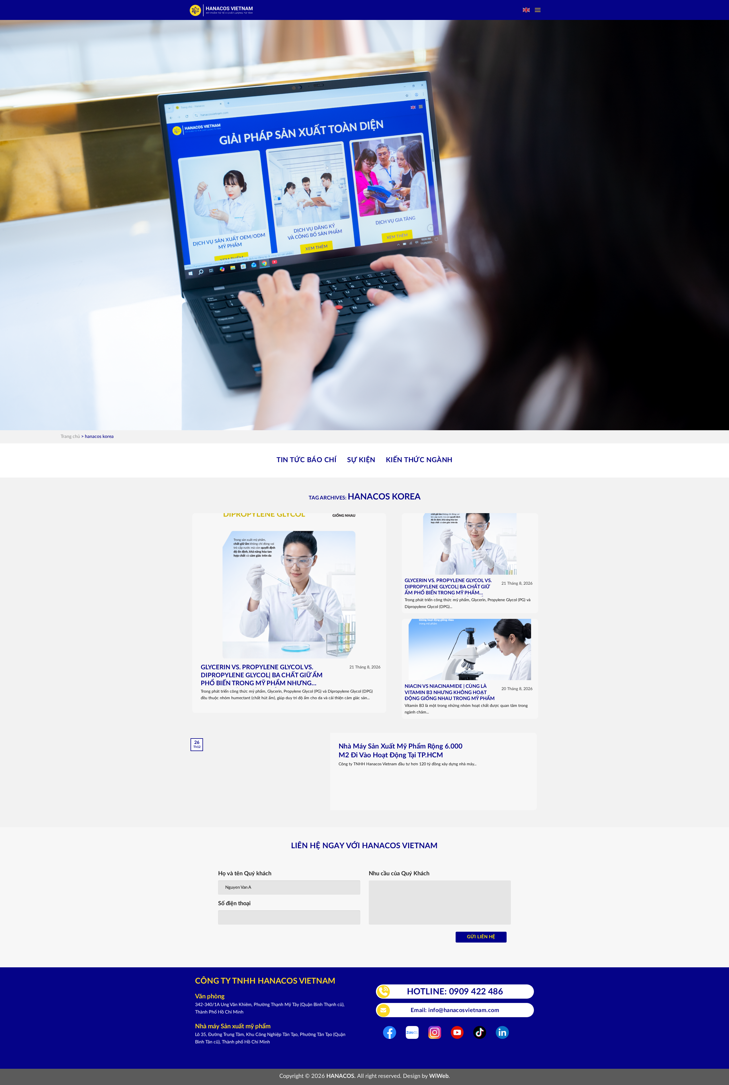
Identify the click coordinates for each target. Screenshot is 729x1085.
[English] (526, 10)
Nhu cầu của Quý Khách (399, 873)
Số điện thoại (234, 903)
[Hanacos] (221, 10)
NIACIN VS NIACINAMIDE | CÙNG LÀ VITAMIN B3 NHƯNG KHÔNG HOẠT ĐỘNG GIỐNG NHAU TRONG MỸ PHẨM (450, 692)
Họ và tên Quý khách (244, 873)
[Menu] (537, 10)
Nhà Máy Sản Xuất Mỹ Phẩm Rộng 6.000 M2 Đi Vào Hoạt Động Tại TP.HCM (400, 751)
